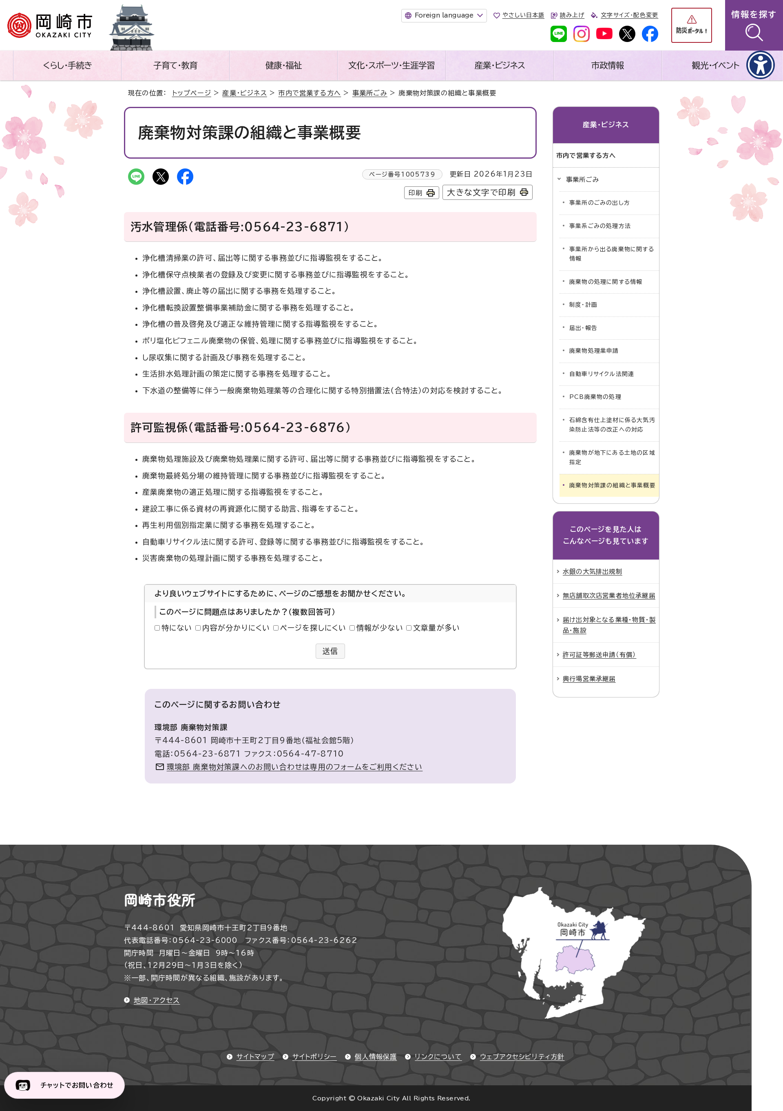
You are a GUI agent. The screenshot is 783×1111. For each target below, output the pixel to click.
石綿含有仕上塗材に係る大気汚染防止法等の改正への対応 (612, 425)
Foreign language (444, 15)
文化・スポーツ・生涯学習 (391, 65)
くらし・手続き (67, 65)
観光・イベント (715, 65)
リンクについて (438, 1056)
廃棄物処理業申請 (594, 351)
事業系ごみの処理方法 (600, 226)
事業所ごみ (369, 93)
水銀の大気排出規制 (592, 571)
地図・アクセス (157, 1000)
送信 (330, 651)
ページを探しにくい (313, 627)
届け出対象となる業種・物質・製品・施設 (609, 624)
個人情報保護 (376, 1056)
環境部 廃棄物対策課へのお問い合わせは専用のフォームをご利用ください (295, 766)
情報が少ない (379, 627)
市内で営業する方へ (309, 93)
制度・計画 (583, 305)
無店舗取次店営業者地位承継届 (609, 595)
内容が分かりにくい (236, 627)
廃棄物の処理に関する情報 (605, 282)
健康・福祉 (283, 65)
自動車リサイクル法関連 (601, 374)
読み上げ (572, 15)
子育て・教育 (175, 65)
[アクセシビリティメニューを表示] (760, 65)
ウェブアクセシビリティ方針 (522, 1056)
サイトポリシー (314, 1056)
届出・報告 (583, 328)
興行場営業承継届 (589, 678)
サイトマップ (255, 1056)
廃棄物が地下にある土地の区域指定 (612, 457)
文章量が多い (436, 627)
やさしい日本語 (523, 15)
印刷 (415, 193)
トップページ (191, 93)
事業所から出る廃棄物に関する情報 (611, 254)
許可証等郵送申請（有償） (599, 654)
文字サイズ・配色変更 (629, 15)
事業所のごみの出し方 (599, 203)
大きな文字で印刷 (481, 192)
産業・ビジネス (500, 65)
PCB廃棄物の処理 (595, 397)
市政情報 (607, 65)
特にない (176, 627)
